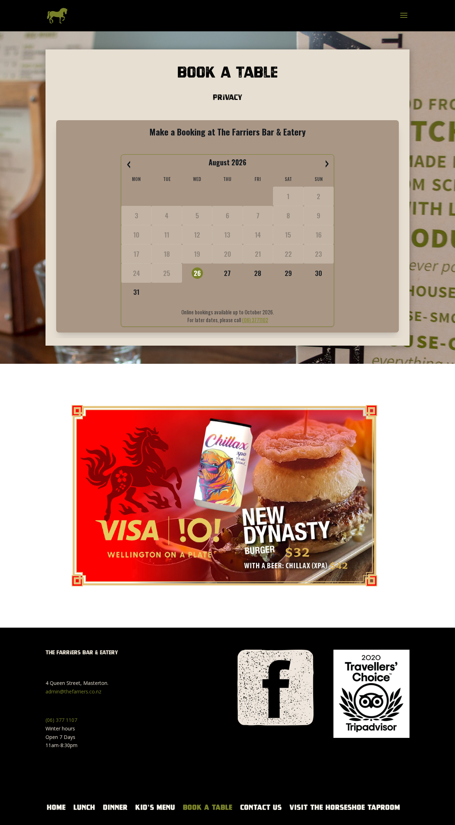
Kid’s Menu (155, 807)
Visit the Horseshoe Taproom (345, 807)
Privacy (227, 97)
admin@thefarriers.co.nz (73, 691)
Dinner (115, 807)
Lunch (84, 807)
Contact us (261, 807)
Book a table (207, 807)
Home (56, 807)
